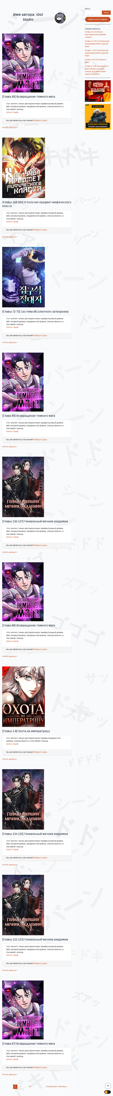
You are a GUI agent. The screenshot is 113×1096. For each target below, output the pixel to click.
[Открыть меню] (108, 1086)
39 (30, 1086)
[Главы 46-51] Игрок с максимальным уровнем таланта (95, 34)
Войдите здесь (40, 120)
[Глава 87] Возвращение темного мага (28, 1044)
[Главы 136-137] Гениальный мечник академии (35, 521)
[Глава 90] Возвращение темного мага (28, 97)
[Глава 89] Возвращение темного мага (28, 416)
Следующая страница (57, 1086)
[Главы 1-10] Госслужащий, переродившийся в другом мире (97, 53)
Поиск (87, 9)
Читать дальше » (9, 127)
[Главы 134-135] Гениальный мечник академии (35, 834)
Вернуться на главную (97, 19)
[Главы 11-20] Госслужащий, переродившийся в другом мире (97, 44)
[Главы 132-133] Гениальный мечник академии (35, 939)
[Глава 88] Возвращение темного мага (28, 625)
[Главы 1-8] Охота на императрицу (26, 731)
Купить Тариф (12, 112)
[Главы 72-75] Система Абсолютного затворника (35, 312)
